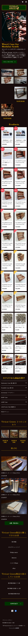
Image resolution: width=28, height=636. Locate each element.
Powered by (12, 628)
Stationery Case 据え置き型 (9, 383)
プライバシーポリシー (7, 620)
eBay (14, 568)
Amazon (14, 557)
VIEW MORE (20, 101)
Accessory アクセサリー (7, 392)
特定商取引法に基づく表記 (8, 622)
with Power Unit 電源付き (8, 407)
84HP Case (4, 397)
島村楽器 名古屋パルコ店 (14, 588)
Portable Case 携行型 (7, 388)
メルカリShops (14, 563)
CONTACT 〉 (14, 603)
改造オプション (5, 411)
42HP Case (4, 402)
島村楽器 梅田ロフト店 (14, 583)
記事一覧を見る (14, 523)
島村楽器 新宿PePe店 (14, 593)
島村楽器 (14, 542)
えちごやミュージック (14, 547)
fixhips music (14, 552)
